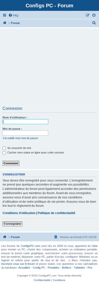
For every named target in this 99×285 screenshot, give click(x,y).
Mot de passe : (12, 128)
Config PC (39, 267)
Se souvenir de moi (19, 147)
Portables (53, 267)
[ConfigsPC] (5, 23)
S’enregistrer (12, 224)
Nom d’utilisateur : (15, 117)
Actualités (24, 267)
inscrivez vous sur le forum (18, 263)
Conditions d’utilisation (19, 213)
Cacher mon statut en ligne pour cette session (35, 152)
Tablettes (79, 267)
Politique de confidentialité (56, 213)
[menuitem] (13, 15)
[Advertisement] (49, 69)
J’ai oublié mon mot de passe (20, 138)
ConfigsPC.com (30, 245)
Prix (90, 267)
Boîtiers (66, 267)
